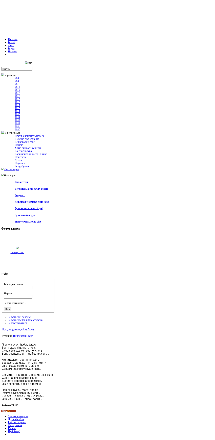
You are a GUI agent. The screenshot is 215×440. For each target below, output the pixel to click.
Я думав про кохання (27, 138)
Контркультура (23, 151)
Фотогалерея (11, 169)
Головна (12, 39)
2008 (17, 78)
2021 (17, 117)
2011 (17, 87)
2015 (17, 99)
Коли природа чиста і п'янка (31, 154)
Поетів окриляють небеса (29, 135)
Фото (11, 45)
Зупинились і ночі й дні (28, 208)
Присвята (20, 157)
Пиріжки (20, 163)
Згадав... (20, 195)
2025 (17, 129)
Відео (11, 48)
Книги (12, 428)
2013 (17, 93)
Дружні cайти (16, 419)
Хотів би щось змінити (28, 147)
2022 (17, 120)
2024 (17, 126)
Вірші (11, 42)
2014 (17, 96)
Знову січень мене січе (28, 221)
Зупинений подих (25, 215)
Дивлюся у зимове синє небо (32, 201)
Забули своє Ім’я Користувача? (25, 320)
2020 (17, 114)
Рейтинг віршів (17, 422)
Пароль (8, 293)
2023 (17, 123)
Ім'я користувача (13, 284)
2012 (17, 90)
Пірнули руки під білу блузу (18, 329)
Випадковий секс (25, 141)
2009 (17, 81)
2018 (17, 108)
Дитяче (19, 160)
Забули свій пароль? (19, 316)
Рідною (19, 144)
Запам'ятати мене (14, 303)
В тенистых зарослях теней (31, 188)
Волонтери (21, 182)
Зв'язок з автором (18, 416)
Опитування (15, 425)
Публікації (14, 431)
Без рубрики (22, 166)
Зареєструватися (17, 323)
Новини (12, 51)
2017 (17, 105)
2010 (17, 84)
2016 (17, 102)
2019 (17, 111)
